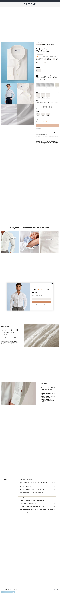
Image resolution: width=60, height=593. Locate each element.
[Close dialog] (52, 283)
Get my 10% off (42, 302)
